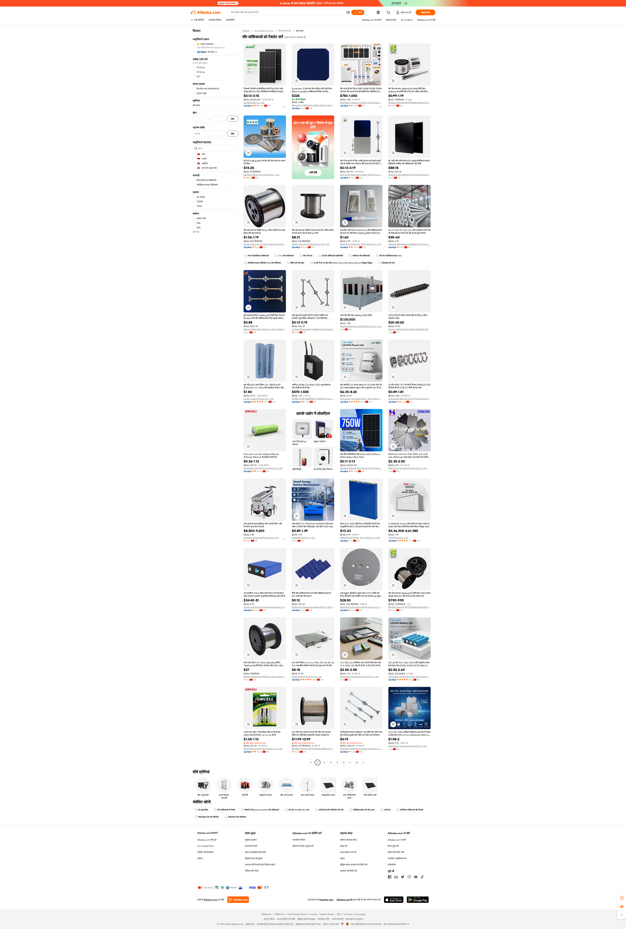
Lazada (313, 914)
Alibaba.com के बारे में (207, 833)
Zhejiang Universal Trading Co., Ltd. (261, 537)
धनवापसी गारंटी (251, 846)
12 (357, 762)
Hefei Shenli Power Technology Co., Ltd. (360, 537)
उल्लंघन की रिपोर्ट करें (348, 870)
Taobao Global (326, 914)
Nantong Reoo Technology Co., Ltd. (261, 174)
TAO (338, 914)
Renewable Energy (263, 31)
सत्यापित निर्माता (298, 839)
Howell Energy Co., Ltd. (303, 537)
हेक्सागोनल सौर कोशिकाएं (237, 817)
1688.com (279, 914)
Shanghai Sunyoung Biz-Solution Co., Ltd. (360, 326)
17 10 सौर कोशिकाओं (286, 256)
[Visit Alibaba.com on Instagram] (409, 877)
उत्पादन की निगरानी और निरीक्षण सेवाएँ (260, 864)
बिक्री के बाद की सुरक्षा (253, 858)
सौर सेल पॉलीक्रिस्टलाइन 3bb (390, 256)
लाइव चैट (344, 846)
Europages (360, 914)
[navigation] (215, 397)
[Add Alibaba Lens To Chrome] (238, 899)
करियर (200, 858)
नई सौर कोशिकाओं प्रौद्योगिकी (332, 256)
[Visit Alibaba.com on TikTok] (422, 877)
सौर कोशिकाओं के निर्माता (226, 810)
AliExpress (266, 914)
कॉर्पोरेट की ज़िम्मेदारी (205, 852)
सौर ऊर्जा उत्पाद (284, 31)
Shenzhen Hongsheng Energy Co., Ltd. (407, 468)
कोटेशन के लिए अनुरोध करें (302, 846)
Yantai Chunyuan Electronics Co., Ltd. (310, 244)
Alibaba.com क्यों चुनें (206, 839)
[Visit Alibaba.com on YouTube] (416, 877)
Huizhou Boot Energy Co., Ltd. (259, 398)
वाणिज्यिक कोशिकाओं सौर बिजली (411, 810)
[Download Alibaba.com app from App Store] (393, 899)
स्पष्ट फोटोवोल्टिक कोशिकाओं (258, 256)
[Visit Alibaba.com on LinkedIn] (396, 877)
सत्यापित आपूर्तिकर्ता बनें (397, 858)
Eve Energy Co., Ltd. (398, 537)
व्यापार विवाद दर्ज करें (348, 852)
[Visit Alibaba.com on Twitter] (403, 877)
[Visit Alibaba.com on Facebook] (390, 877)
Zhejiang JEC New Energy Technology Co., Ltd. (409, 174)
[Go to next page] (363, 762)
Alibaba (246, 31)
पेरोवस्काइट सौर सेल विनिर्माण (208, 817)
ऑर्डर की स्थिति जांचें (396, 852)
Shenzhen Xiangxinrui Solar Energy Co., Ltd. (361, 174)
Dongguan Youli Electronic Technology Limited (361, 398)
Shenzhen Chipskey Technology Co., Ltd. (360, 244)
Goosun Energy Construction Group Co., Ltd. (265, 244)
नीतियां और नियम (251, 870)
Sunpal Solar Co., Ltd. (254, 102)
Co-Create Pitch (205, 846)
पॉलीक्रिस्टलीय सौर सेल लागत (364, 810)
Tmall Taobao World (297, 914)
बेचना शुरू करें (393, 846)
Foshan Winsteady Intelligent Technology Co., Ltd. (313, 329)
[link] (622, 898)
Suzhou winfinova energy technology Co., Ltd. (265, 607)
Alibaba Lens (210, 899)
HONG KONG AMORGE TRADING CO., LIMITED (313, 398)
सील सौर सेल (307, 256)
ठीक (232, 118)
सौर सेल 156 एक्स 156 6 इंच (298, 810)
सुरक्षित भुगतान (251, 839)
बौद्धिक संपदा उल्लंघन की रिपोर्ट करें (353, 864)
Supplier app (326, 899)
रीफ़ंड (342, 858)
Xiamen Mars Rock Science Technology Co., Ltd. (265, 329)
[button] (348, 12)
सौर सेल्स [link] (299, 31)
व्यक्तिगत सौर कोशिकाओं (361, 256)
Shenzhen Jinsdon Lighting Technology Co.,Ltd (361, 102)
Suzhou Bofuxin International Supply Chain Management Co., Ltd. (409, 329)
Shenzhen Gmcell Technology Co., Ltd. (263, 468)
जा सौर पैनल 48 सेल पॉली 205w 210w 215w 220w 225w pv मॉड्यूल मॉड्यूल (342, 263)
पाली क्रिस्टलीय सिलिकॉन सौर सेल (331, 810)
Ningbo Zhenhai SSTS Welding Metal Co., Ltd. (409, 102)
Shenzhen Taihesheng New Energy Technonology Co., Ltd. (313, 105)
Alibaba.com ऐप (345, 899)
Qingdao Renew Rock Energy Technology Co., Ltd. (361, 468)
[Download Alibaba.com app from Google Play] (418, 899)
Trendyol (347, 914)
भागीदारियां (392, 864)
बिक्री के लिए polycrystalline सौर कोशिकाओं (262, 810)
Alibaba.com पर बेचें (397, 839)
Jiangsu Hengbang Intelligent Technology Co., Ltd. (409, 244)
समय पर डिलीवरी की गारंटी (255, 852)
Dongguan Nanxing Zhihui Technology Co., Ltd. (409, 398)
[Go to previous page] (311, 762)
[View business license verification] (342, 924)
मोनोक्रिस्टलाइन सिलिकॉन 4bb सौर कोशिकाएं (264, 263)
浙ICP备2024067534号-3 (396, 924)
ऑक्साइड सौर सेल (388, 263)
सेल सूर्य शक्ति (203, 810)
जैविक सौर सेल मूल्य (297, 263)
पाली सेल (387, 810)
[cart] (388, 13)
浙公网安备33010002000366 (366, 924)
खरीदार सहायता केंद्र (348, 839)
